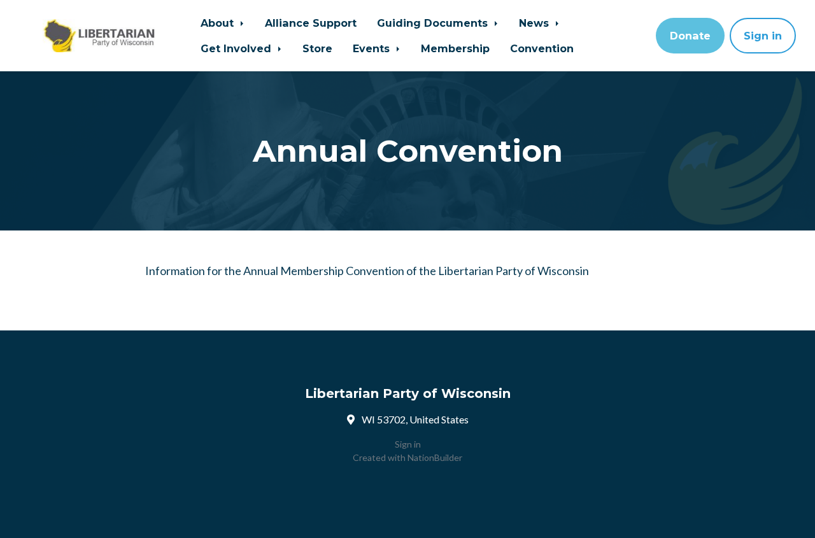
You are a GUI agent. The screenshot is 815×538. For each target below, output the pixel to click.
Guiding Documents (434, 23)
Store (317, 48)
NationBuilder (435, 457)
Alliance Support (311, 23)
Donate (690, 35)
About (219, 23)
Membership (455, 48)
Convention (542, 48)
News (535, 23)
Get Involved (237, 48)
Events (373, 48)
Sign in (763, 35)
